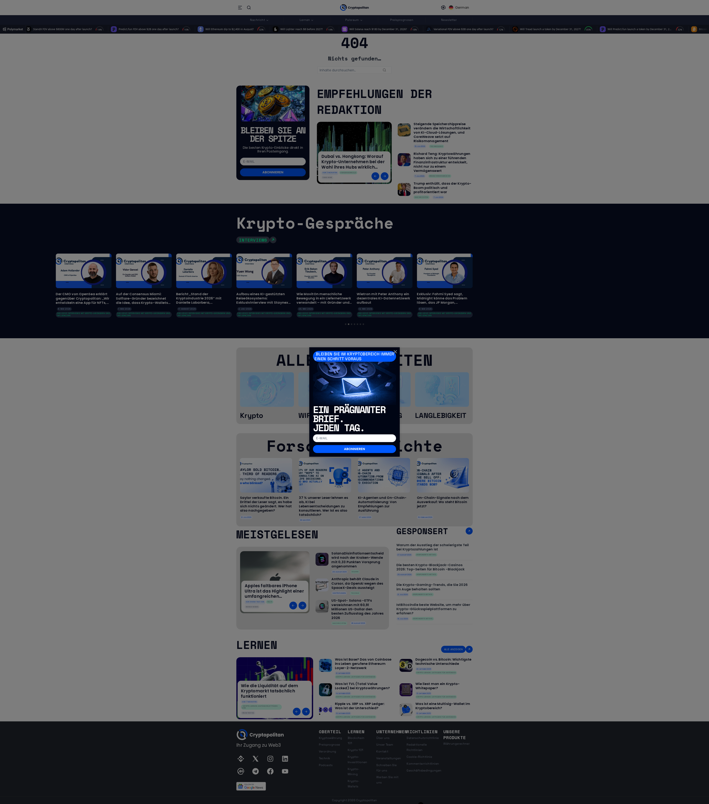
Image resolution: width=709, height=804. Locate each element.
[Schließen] (395, 351)
